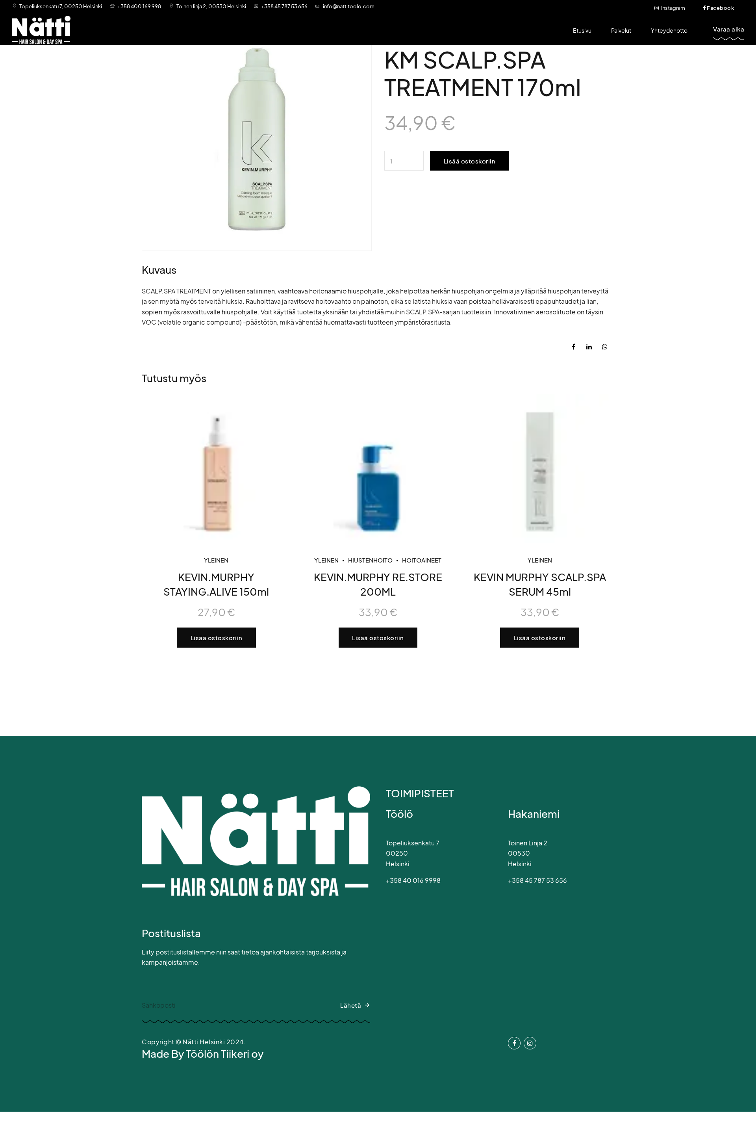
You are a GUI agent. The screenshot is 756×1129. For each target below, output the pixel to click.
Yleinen (216, 560)
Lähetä (350, 1005)
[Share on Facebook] (573, 346)
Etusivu (582, 30)
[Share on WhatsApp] (604, 346)
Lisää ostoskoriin (470, 161)
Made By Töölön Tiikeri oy (202, 1053)
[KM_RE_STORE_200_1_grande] (378, 469)
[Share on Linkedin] (589, 346)
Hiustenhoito (370, 560)
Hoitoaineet (421, 560)
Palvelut (621, 30)
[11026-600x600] (216, 469)
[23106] (539, 469)
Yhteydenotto (669, 30)
